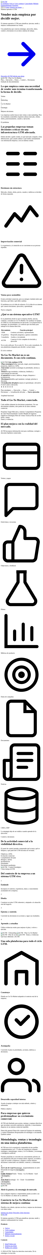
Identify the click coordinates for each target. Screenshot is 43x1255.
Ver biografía (20, 1170)
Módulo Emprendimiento (13, 1234)
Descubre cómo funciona (21, 1213)
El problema (5, 3)
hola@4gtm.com (10, 1244)
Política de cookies (11, 1248)
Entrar (7, 7)
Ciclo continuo (19, 3)
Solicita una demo (16, 7)
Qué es (11, 3)
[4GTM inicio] (4, 2)
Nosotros (15, 5)
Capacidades (28, 3)
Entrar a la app (10, 1236)
